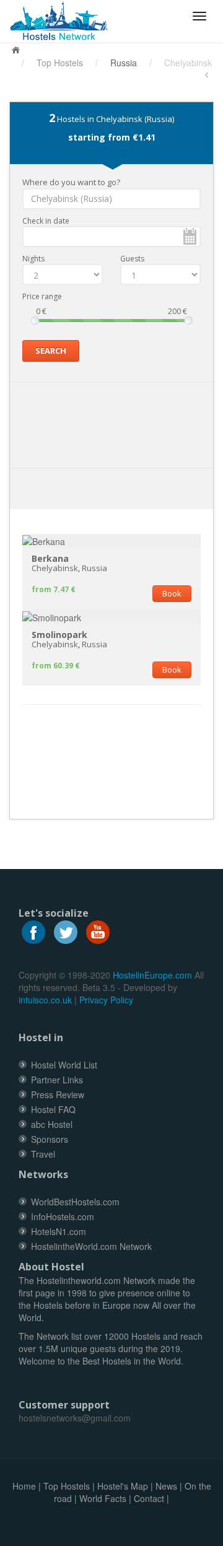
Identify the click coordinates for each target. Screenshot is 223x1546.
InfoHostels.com (62, 1216)
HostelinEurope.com (152, 975)
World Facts (102, 1498)
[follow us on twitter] (65, 931)
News (166, 1486)
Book (171, 593)
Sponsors (49, 1139)
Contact (149, 1498)
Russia (123, 62)
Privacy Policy (106, 1000)
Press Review (57, 1094)
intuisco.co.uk (45, 1000)
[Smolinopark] (51, 615)
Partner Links (57, 1079)
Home (24, 1486)
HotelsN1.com (58, 1231)
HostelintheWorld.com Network (91, 1246)
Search (50, 350)
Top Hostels (60, 62)
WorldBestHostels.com (75, 1201)
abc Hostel (51, 1124)
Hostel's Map (122, 1486)
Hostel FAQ (53, 1109)
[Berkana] (43, 540)
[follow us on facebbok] (33, 931)
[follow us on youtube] (98, 931)
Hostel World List (64, 1065)
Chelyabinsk (55, 568)
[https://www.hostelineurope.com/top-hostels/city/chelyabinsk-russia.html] (64, 21)
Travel (43, 1154)
